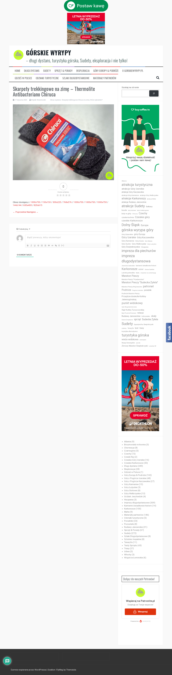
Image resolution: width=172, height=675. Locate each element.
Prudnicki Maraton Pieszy (131, 293)
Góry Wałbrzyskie (139, 244)
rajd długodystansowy (129, 307)
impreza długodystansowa (136, 258)
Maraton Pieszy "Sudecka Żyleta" (140, 282)
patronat (148, 286)
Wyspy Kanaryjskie (128, 343)
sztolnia (124, 328)
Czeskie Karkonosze (133, 463)
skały (153, 316)
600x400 (27, 205)
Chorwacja (129, 447)
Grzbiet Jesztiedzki (133, 496)
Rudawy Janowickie (131, 316)
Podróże (126, 290)
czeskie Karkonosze (132, 220)
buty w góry (126, 214)
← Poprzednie (19, 212)
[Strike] (38, 245)
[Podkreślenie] (35, 245)
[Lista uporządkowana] (42, 245)
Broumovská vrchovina (135, 444)
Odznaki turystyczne (47, 78)
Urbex (127, 551)
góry (149, 230)
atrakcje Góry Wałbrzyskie (149, 195)
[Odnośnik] (56, 245)
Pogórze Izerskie (137, 290)
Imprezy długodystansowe (136, 502)
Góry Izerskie (129, 237)
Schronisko (146, 316)
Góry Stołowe (148, 241)
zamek (138, 343)
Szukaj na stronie (130, 87)
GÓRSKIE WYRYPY (48, 52)
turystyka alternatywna (129, 331)
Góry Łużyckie (151, 244)
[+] (62, 245)
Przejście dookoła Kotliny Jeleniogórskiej (134, 298)
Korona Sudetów (149, 269)
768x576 (67, 202)
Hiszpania (144, 247)
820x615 (38, 205)
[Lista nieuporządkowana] (45, 245)
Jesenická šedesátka (128, 266)
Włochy (127, 554)
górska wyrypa (133, 230)
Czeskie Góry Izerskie (134, 460)
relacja (140, 313)
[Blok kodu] (52, 245)
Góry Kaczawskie (145, 237)
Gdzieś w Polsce (23, 78)
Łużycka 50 (152, 346)
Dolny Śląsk (131, 225)
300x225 (57, 202)
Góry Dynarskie (127, 234)
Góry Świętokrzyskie (131, 247)
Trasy (126, 548)
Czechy (143, 213)
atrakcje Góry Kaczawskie (133, 192)
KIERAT (141, 269)
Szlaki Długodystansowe (75, 78)
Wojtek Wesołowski (38, 100)
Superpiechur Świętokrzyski (143, 324)
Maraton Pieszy (130, 275)
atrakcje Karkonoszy (134, 198)
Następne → (32, 212)
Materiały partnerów (104, 78)
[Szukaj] (153, 93)
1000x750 (35, 202)
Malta (137, 273)
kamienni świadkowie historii (146, 266)
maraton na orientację (148, 273)
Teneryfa (131, 328)
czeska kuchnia (128, 217)
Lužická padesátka (128, 273)
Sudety (47, 71)
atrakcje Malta (151, 199)
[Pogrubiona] (27, 245)
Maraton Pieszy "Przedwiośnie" (133, 279)
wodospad (143, 340)
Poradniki (128, 521)
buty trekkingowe (143, 210)
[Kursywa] (31, 245)
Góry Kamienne (128, 241)
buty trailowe (132, 210)
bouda (124, 210)
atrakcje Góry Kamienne (130, 195)
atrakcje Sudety (133, 206)
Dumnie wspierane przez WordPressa (29, 669)
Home (17, 71)
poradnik (147, 290)
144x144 (17, 205)
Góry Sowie (139, 241)
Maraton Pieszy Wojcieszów (132, 287)
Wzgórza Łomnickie (133, 557)
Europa (144, 225)
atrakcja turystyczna (137, 185)
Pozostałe (129, 524)
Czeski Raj (129, 457)
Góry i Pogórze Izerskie (135, 478)
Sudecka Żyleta (150, 319)
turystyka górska (135, 335)
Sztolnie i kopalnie (132, 539)
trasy (142, 328)
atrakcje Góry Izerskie (133, 188)
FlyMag (59, 669)
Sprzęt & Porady (64, 71)
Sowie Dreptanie (127, 320)
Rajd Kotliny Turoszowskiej (133, 310)
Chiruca (135, 214)
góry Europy (139, 234)
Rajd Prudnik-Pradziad (129, 313)
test (136, 328)
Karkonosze (129, 269)
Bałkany (149, 206)
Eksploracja (83, 71)
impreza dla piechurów (139, 251)
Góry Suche (126, 244)
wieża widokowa (130, 339)
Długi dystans (31, 71)
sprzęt (137, 319)
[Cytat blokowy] (49, 245)
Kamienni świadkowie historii (138, 505)
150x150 (46, 202)
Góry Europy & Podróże (105, 71)
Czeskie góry (142, 217)
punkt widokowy (132, 303)
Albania (124, 181)
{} (59, 245)
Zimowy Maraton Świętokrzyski (135, 346)
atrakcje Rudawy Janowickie (134, 202)
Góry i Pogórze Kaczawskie (137, 481)
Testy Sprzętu (130, 545)
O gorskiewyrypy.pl (132, 71)
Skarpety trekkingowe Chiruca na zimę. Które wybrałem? (82, 100)
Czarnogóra (129, 450)
